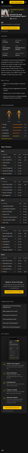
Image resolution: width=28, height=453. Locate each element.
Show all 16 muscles (6, 138)
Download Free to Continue (14, 292)
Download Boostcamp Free (10, 28)
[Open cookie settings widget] (2, 450)
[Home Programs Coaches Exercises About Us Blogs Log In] (25, 2)
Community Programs (7, 6)
